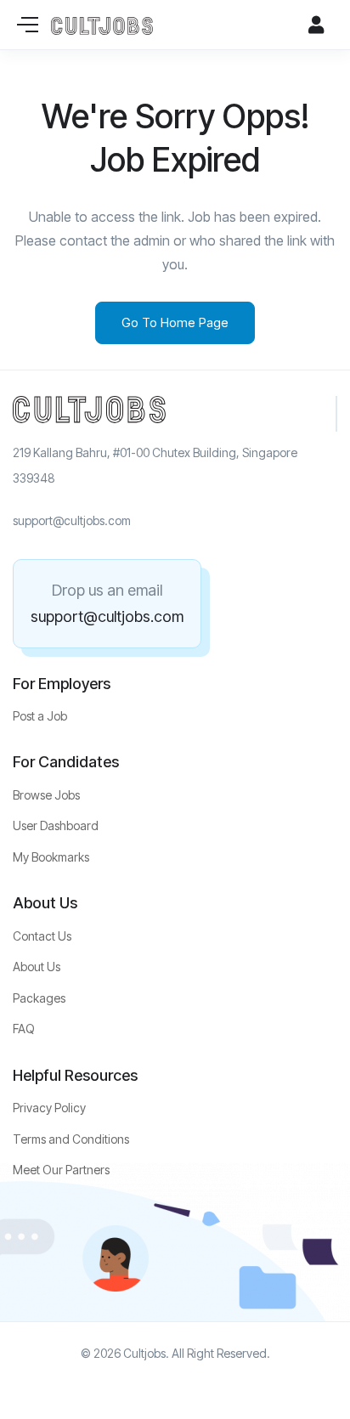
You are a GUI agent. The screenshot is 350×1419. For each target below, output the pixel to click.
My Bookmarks (51, 857)
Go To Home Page (175, 322)
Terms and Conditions (71, 1139)
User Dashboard (56, 825)
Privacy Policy (49, 1107)
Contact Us (42, 936)
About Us (36, 966)
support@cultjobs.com (107, 616)
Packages (39, 998)
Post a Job (40, 716)
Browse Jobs (46, 795)
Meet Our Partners (61, 1169)
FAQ (24, 1028)
